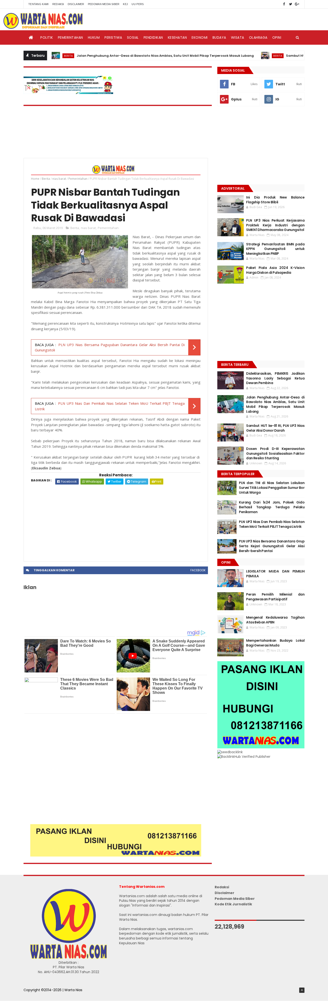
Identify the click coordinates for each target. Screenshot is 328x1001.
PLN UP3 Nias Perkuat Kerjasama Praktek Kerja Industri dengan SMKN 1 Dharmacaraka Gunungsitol (275, 225)
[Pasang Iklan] (115, 855)
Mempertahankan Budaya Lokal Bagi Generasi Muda (275, 643)
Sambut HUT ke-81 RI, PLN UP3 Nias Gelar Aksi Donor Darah (275, 428)
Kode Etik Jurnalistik (233, 904)
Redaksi (58, 4)
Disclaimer (76, 4)
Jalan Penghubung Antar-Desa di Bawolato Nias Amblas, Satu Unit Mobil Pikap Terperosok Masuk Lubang (145, 55)
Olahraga (258, 37)
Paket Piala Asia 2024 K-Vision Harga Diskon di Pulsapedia (275, 270)
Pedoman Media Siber (104, 4)
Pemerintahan (70, 37)
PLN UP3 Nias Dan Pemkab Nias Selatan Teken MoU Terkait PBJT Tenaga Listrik (271, 524)
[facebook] (284, 4)
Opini (276, 37)
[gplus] (297, 4)
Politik (46, 37)
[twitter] (290, 4)
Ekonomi (200, 37)
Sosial (133, 37)
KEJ (125, 4)
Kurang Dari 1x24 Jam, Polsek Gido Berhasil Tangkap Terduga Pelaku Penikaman (271, 507)
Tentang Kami (38, 4)
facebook (198, 570)
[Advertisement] (115, 520)
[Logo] (68, 957)
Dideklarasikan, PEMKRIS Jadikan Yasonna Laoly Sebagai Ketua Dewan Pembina (275, 378)
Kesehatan (177, 37)
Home (35, 179)
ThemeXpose (35, 995)
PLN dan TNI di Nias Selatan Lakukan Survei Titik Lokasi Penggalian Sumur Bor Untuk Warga (271, 487)
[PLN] (68, 92)
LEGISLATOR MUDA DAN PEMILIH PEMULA (275, 573)
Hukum (94, 37)
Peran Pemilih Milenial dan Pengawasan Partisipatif (275, 597)
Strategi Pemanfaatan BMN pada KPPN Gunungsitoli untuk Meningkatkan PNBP (275, 249)
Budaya (219, 37)
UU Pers (138, 4)
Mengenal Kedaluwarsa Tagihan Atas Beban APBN (275, 620)
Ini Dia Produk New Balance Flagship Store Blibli (275, 200)
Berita (48, 55)
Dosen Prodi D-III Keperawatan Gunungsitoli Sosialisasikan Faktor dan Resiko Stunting (275, 453)
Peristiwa (113, 37)
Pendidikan (153, 37)
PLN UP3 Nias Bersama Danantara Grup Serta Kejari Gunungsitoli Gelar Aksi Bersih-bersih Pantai (271, 546)
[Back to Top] (301, 990)
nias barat (59, 179)
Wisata (237, 37)
